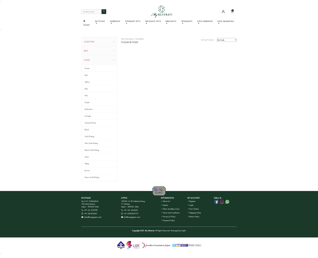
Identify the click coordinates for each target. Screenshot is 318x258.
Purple (87, 102)
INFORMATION (167, 198)
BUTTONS (100, 21)
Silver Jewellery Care (171, 209)
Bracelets (171, 21)
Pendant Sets (132, 21)
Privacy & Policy (169, 216)
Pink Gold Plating (91, 143)
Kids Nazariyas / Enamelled (132, 39)
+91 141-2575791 (90, 210)
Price (86, 51)
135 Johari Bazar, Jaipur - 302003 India (90, 205)
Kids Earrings (205, 21)
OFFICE (124, 198)
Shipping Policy (195, 212)
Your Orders (194, 209)
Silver (87, 157)
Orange (88, 116)
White (87, 163)
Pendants (186, 21)
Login (191, 205)
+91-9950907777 (130, 213)
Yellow (87, 82)
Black (87, 129)
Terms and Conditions (171, 212)
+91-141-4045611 (130, 210)
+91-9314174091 (90, 213)
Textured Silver (90, 123)
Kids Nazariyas (226, 21)
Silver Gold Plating (92, 177)
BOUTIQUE (86, 198)
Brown (87, 170)
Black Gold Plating (92, 150)
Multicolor (89, 109)
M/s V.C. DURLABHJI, (90, 201)
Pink (86, 95)
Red (86, 75)
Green (87, 68)
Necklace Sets (153, 21)
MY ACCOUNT (193, 198)
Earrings (115, 21)
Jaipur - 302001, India (130, 206)
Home (86, 25)
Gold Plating (89, 136)
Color (87, 60)
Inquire (165, 205)
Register (192, 201)
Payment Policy (169, 220)
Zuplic (183, 230)
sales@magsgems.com (92, 217)
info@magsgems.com (132, 217)
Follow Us (217, 198)
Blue (86, 88)
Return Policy (194, 216)
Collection (89, 42)
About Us (166, 201)
